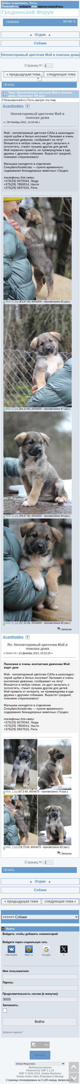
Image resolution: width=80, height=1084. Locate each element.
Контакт (40, 1055)
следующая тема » (56, 76)
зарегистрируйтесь (50, 6)
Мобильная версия (40, 1067)
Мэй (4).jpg (12, 622)
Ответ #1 (11, 653)
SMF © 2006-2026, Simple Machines (40, 1073)
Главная (12, 22)
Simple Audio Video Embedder (34, 1076)
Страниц (32, 65)
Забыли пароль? (13, 1032)
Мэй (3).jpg (12, 515)
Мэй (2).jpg (12, 408)
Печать (9, 84)
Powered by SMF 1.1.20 (40, 1070)
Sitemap (59, 1076)
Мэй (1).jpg (12, 301)
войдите (25, 6)
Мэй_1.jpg (11, 791)
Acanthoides (13, 106)
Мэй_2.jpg (11, 847)
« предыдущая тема (23, 74)
